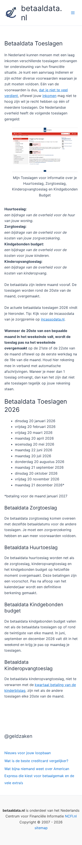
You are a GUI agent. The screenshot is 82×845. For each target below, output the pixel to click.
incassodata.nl (53, 319)
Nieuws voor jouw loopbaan (27, 753)
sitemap (41, 828)
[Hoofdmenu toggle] (73, 13)
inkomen (49, 95)
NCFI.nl (71, 816)
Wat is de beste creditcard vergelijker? (36, 761)
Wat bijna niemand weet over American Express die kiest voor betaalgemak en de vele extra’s (39, 776)
